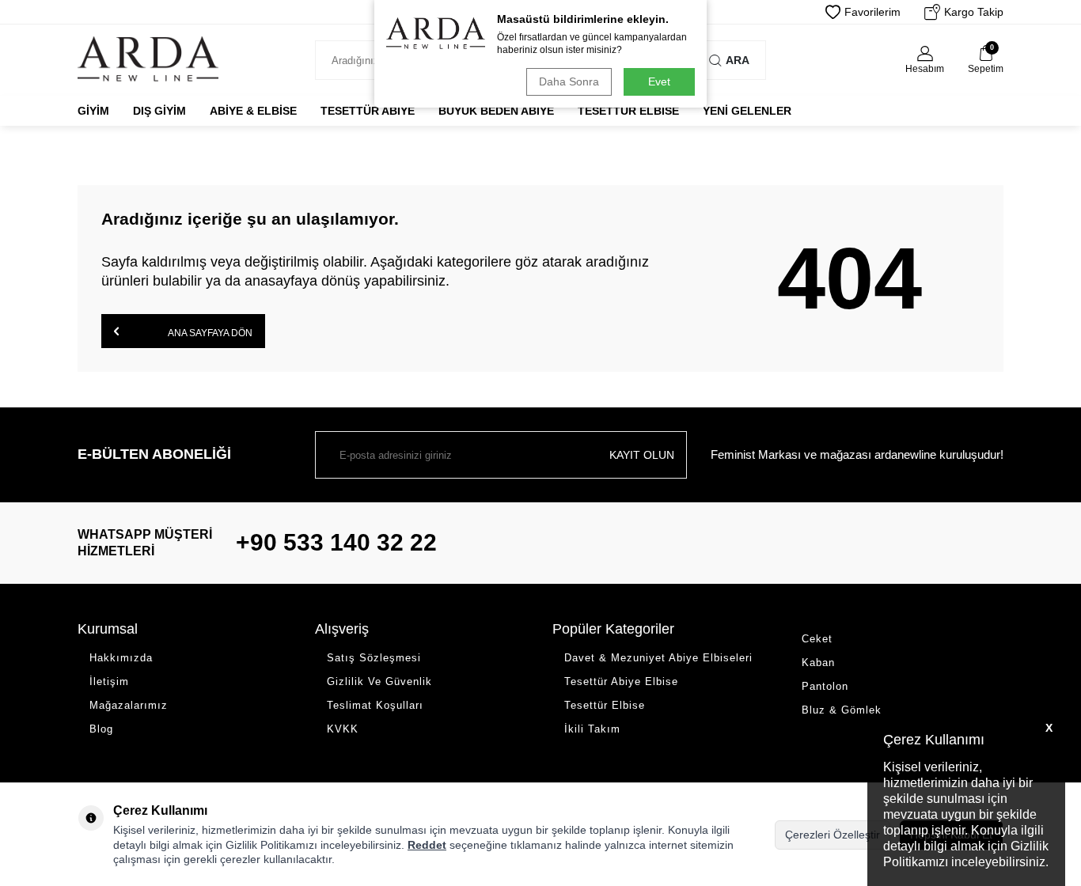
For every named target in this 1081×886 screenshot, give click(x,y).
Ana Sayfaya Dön (209, 333)
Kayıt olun (641, 455)
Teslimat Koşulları (375, 705)
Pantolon (825, 686)
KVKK (342, 729)
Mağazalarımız (128, 705)
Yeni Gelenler (747, 110)
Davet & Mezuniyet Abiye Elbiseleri (658, 658)
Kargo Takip (973, 12)
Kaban (818, 662)
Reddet (427, 845)
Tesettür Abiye (368, 110)
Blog (101, 729)
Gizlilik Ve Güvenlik (379, 681)
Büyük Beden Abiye (496, 110)
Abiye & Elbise (253, 110)
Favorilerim (872, 12)
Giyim (93, 110)
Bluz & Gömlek (842, 710)
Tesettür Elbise (628, 110)
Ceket (817, 639)
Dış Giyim (159, 110)
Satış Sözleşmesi (374, 658)
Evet (659, 81)
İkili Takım (592, 729)
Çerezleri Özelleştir (832, 834)
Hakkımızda (121, 658)
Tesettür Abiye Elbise (621, 681)
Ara (737, 60)
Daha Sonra (569, 81)
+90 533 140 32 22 (336, 542)
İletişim (109, 681)
